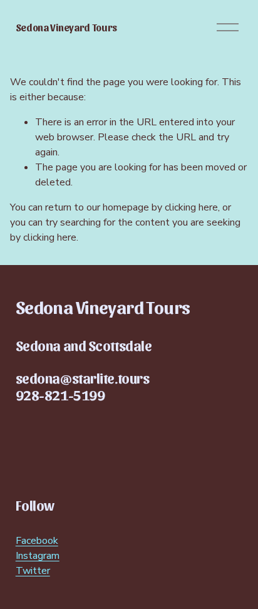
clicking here (191, 207)
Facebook (37, 541)
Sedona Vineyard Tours (66, 27)
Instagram (37, 556)
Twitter (33, 571)
